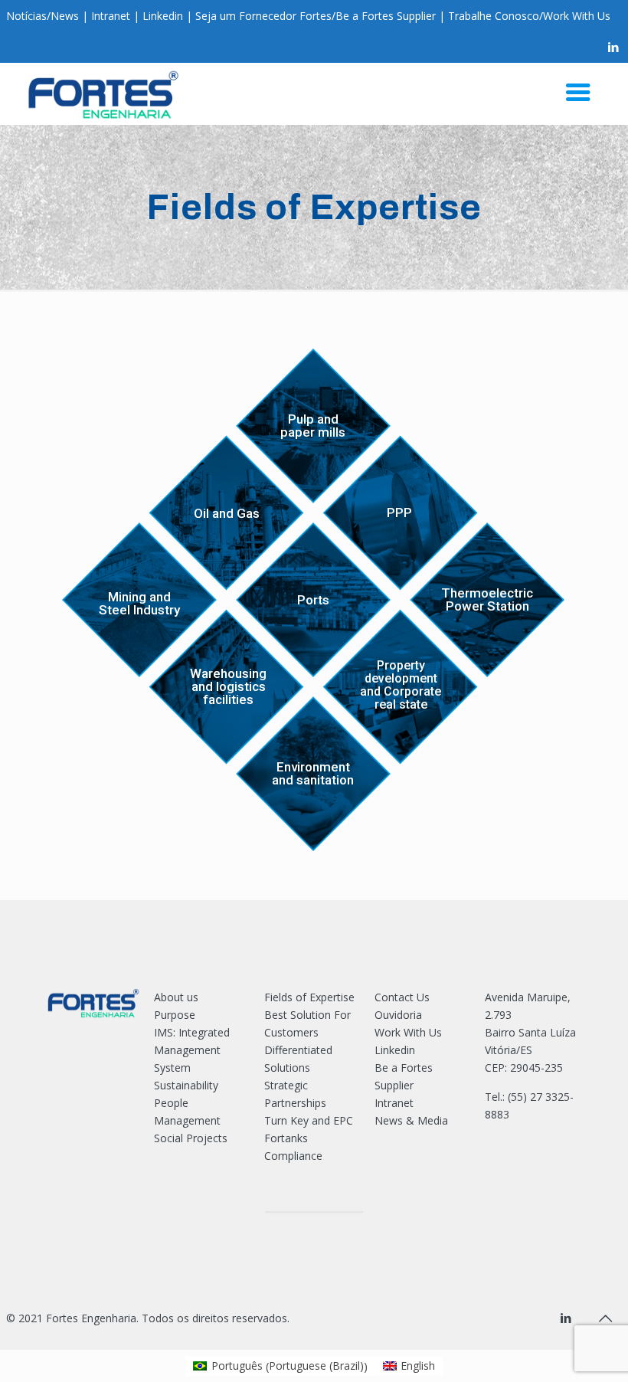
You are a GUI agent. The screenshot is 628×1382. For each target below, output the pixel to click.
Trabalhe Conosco (493, 15)
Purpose (174, 1014)
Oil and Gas (227, 513)
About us (176, 997)
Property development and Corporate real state (400, 685)
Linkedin (162, 15)
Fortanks (286, 1138)
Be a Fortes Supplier (385, 15)
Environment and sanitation (313, 774)
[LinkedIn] (614, 46)
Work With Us (576, 15)
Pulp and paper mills (312, 426)
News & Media (411, 1120)
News (65, 15)
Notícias (26, 15)
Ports (313, 600)
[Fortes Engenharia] (103, 93)
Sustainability (186, 1085)
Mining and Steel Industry (139, 604)
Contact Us (402, 997)
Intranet (110, 15)
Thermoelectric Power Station (487, 600)
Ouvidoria (398, 1014)
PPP (399, 512)
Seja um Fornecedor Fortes (263, 15)
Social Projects (190, 1138)
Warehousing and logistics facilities (228, 686)
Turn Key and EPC (308, 1120)
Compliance (293, 1155)
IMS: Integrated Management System (192, 1050)
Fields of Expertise (309, 997)
